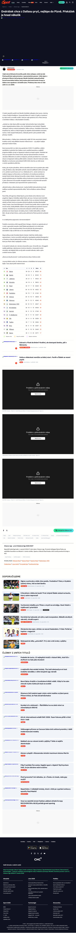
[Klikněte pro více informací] (3, 56)
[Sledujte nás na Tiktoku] (41, 853)
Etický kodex (51, 929)
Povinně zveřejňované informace (61, 929)
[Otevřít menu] (72, 2)
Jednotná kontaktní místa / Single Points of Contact (37, 929)
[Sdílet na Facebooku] (3, 530)
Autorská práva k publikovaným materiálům (16, 927)
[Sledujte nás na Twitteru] (38, 853)
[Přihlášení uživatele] (66, 2)
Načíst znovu (38, 394)
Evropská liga (24, 564)
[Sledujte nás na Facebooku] (31, 853)
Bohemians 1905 (44, 561)
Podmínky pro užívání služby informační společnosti (36, 927)
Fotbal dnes (7, 564)
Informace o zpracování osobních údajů (56, 927)
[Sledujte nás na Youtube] (44, 853)
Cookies (67, 927)
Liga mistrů (15, 564)
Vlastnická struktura (21, 929)
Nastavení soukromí (12, 929)
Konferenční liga (34, 564)
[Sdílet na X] (7, 530)
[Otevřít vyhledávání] (69, 2)
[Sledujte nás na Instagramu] (35, 853)
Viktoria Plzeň (17, 561)
